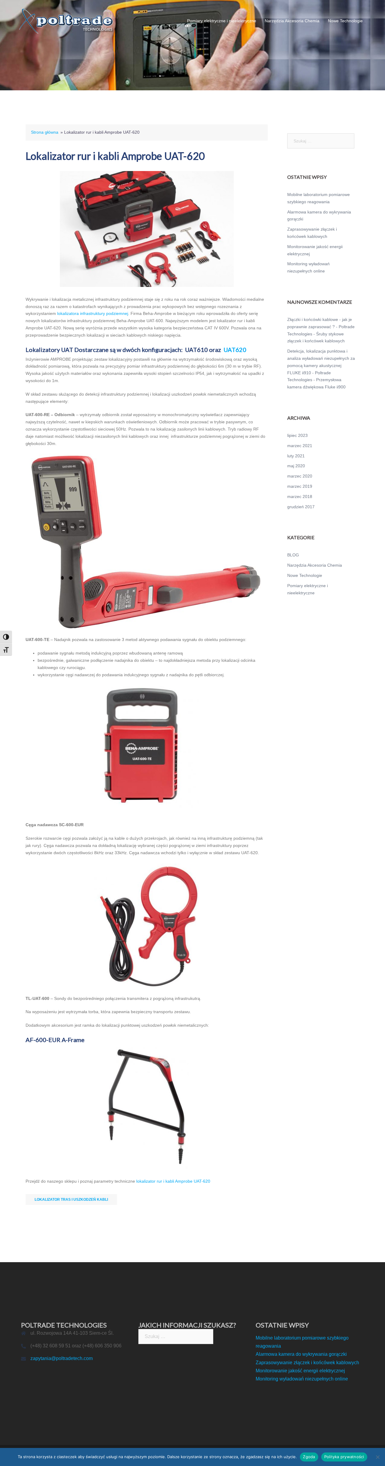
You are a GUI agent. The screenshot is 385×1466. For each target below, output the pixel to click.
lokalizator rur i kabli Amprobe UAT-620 (173, 1181)
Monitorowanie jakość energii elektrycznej (300, 1370)
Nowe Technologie (345, 20)
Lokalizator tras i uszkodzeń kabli (71, 1199)
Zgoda (309, 1456)
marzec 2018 (299, 496)
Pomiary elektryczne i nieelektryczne (221, 20)
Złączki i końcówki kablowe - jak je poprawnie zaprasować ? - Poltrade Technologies (321, 326)
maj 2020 (296, 465)
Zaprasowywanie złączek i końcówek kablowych (307, 1362)
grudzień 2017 (301, 506)
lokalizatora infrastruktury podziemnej (92, 313)
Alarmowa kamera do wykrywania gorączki (301, 1354)
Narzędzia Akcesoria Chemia (292, 20)
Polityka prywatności (344, 1456)
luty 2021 (296, 455)
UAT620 (234, 349)
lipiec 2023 (297, 435)
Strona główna (44, 132)
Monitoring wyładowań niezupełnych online (302, 1378)
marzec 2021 (299, 445)
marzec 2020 (299, 476)
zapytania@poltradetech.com (61, 1358)
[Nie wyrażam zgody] (377, 1457)
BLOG (293, 554)
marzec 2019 (299, 486)
